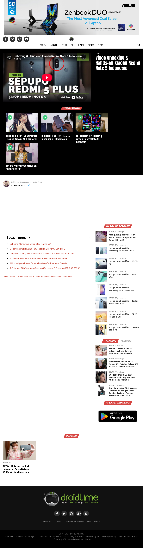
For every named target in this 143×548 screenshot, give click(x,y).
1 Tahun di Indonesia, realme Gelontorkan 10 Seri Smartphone (38, 258)
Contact (58, 521)
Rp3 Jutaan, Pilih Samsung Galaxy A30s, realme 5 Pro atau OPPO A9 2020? (45, 268)
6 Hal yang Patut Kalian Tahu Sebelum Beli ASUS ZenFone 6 (37, 249)
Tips (72, 44)
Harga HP (53, 44)
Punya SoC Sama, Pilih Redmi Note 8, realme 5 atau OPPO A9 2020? (42, 254)
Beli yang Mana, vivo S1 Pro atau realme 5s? (30, 244)
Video (100, 44)
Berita (43, 44)
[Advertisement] (46, 210)
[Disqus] (46, 322)
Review (81, 44)
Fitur (64, 44)
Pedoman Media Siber (75, 521)
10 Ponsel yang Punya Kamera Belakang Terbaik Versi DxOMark (39, 263)
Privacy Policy (93, 521)
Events (91, 44)
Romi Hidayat (20, 185)
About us (47, 521)
